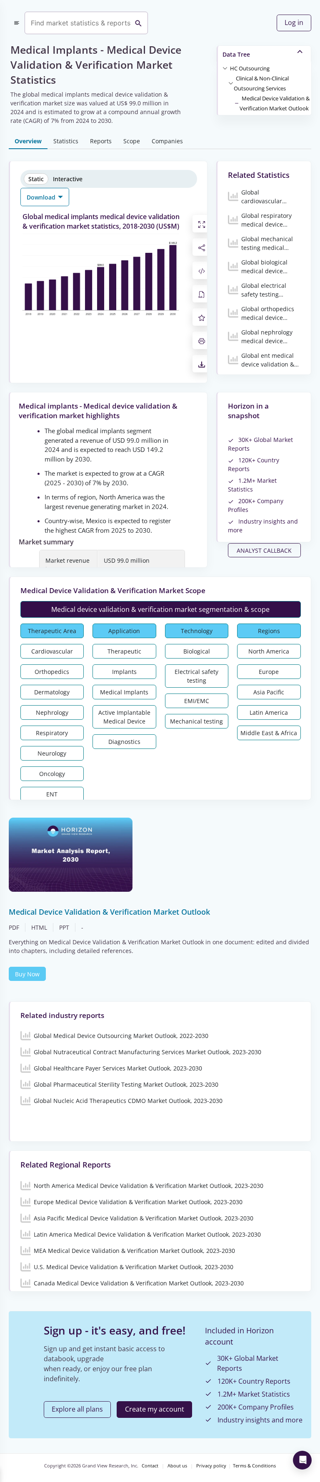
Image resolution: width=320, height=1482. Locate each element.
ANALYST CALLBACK (264, 550)
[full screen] (201, 223)
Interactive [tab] (67, 179)
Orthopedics (52, 672)
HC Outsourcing (250, 68)
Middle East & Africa (268, 733)
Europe (269, 672)
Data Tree (236, 54)
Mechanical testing (196, 721)
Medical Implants (124, 692)
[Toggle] (225, 68)
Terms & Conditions (254, 1466)
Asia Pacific (268, 692)
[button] (250, 68)
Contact (150, 1466)
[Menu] (17, 23)
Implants (124, 672)
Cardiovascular (52, 651)
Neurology (52, 753)
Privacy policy (211, 1466)
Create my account (154, 1409)
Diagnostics (124, 742)
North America (268, 651)
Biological (196, 651)
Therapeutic (124, 651)
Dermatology (52, 692)
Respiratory (52, 733)
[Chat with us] (302, 1460)
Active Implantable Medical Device (124, 717)
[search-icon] (138, 23)
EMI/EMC (196, 701)
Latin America (269, 712)
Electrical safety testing (196, 676)
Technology (196, 631)
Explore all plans (77, 1409)
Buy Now (27, 974)
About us (177, 1466)
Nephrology (52, 712)
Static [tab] (36, 179)
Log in (294, 22)
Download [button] (42, 197)
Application (124, 631)
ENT (52, 794)
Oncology (52, 774)
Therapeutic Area (52, 631)
